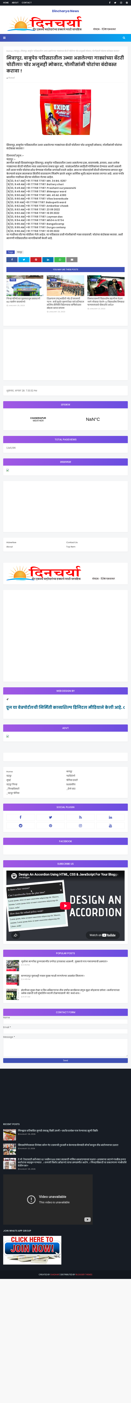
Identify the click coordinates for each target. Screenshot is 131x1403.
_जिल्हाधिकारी (12, 788)
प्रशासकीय (70, 784)
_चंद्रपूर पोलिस (12, 793)
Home (6, 2)
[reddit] (20, 825)
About (15, 2)
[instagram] (121, 2)
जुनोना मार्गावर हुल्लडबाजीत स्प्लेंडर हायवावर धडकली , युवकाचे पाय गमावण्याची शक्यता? (64, 961)
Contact (27, 2)
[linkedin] (110, 817)
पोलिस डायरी (72, 780)
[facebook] (110, 2)
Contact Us (72, 542)
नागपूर (69, 771)
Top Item (70, 546)
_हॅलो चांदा (70, 788)
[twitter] (115, 2)
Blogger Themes (84, 1274)
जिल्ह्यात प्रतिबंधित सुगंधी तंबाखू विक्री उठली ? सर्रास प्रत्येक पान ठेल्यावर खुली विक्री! (58, 1130)
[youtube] (110, 825)
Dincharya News (65, 11)
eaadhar (54, 1274)
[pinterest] (126, 2)
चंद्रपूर (16, 51)
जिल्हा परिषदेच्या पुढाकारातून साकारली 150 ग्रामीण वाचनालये (23, 300)
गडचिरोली (70, 775)
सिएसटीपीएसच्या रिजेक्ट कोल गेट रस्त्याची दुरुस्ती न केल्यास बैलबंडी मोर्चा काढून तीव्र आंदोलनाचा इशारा (68, 1145)
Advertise (11, 542)
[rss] (80, 817)
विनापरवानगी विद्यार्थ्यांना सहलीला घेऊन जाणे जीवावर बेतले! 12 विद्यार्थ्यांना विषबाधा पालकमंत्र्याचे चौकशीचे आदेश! (105, 301)
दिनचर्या (11, 78)
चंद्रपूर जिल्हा (11, 784)
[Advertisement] (65, 354)
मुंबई (8, 780)
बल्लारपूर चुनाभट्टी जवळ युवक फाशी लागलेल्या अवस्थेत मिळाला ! (53, 975)
